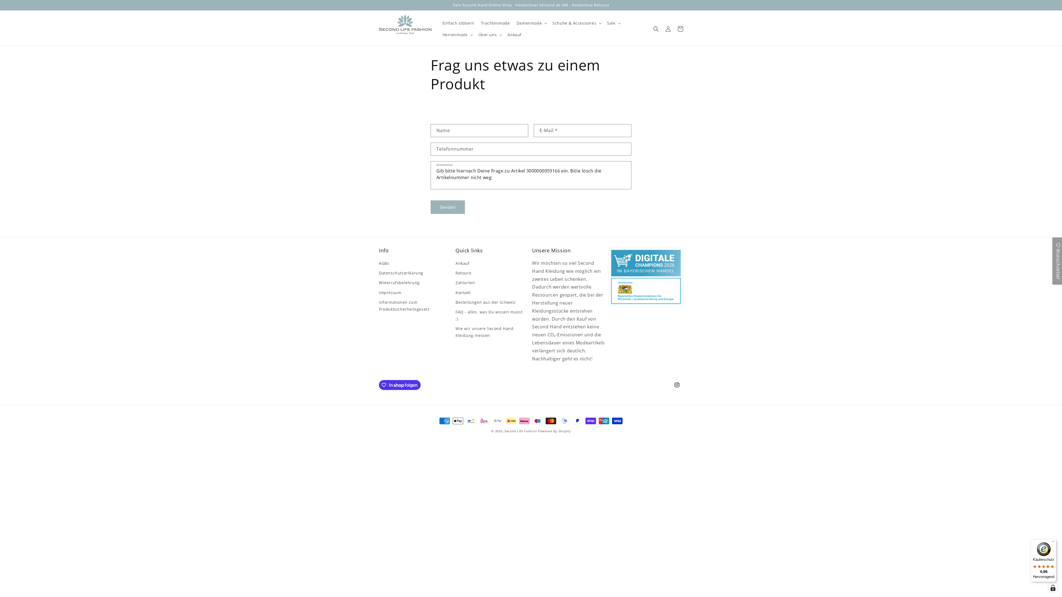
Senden (448, 207)
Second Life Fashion (520, 431)
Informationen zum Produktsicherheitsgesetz (404, 306)
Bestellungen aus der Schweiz (485, 302)
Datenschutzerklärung (401, 273)
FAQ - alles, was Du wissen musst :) (488, 315)
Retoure (463, 273)
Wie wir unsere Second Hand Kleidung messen (484, 332)
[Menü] (1053, 542)
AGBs (384, 263)
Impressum (390, 292)
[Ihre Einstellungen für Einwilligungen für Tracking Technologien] (1053, 588)
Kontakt (463, 292)
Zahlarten (465, 282)
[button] (531, 23)
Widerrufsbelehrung (399, 282)
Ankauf (462, 263)
